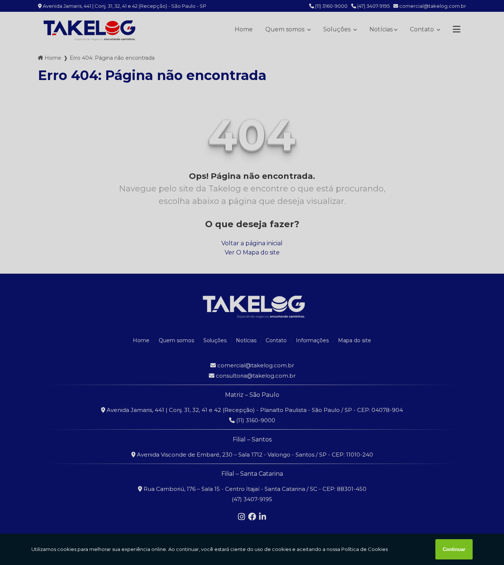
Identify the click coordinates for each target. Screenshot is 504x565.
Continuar (454, 549)
